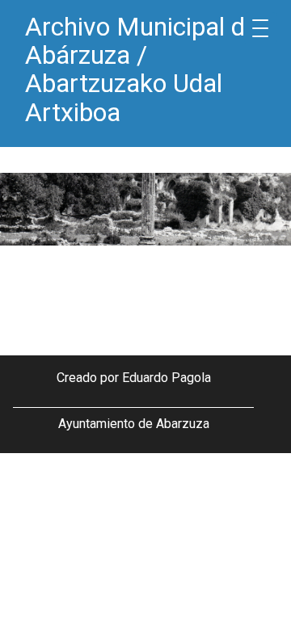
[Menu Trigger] (260, 28)
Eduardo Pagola (166, 377)
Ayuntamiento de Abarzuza (133, 423)
